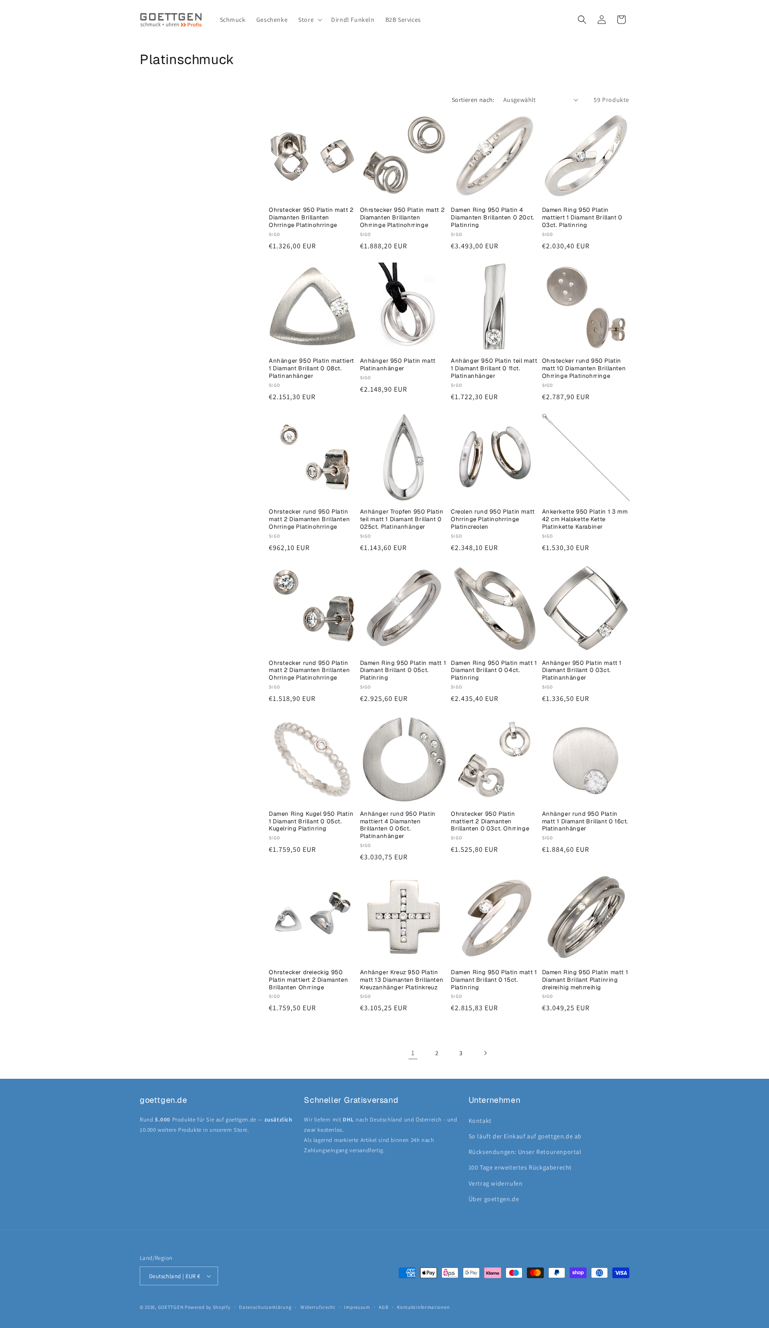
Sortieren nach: (473, 100)
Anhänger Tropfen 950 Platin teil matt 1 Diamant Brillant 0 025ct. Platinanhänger (402, 519)
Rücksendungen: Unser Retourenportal (525, 1152)
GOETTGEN (171, 1307)
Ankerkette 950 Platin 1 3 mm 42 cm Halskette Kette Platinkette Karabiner (585, 519)
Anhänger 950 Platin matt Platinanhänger (398, 364)
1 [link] (413, 1052)
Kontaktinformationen (423, 1307)
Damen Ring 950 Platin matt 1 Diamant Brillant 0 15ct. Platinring (494, 980)
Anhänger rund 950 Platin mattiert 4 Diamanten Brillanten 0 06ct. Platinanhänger (398, 825)
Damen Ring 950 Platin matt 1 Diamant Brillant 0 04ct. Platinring (494, 671)
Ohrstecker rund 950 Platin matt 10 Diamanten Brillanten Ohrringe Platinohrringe (584, 368)
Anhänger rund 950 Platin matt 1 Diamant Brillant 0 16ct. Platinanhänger (585, 821)
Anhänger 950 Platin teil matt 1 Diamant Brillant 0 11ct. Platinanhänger (494, 368)
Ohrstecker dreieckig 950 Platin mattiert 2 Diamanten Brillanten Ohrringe (308, 980)
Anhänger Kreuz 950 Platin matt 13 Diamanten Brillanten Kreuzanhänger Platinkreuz (402, 980)
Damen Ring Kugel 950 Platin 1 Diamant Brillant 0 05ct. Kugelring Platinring (311, 821)
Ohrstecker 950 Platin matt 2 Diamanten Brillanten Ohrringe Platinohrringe (311, 217)
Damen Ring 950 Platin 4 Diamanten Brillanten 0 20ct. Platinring (492, 217)
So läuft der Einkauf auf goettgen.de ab (525, 1136)
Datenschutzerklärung (265, 1307)
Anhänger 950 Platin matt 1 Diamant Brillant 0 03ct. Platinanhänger (582, 671)
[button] (309, 19)
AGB (383, 1307)
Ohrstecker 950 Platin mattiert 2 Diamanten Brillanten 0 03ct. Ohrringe (490, 821)
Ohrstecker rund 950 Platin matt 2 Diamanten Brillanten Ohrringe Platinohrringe (309, 519)
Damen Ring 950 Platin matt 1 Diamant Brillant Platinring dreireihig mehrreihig (585, 980)
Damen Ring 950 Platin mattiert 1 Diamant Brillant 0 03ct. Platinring (582, 217)
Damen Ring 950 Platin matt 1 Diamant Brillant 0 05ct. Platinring (403, 671)
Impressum (357, 1307)
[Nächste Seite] (485, 1053)
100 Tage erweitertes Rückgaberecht (520, 1167)
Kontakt (480, 1121)
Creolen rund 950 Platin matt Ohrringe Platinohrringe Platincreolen (493, 519)
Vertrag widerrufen (496, 1183)
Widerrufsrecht (318, 1307)
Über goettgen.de (494, 1199)
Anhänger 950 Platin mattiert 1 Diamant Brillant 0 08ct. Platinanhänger (311, 368)
